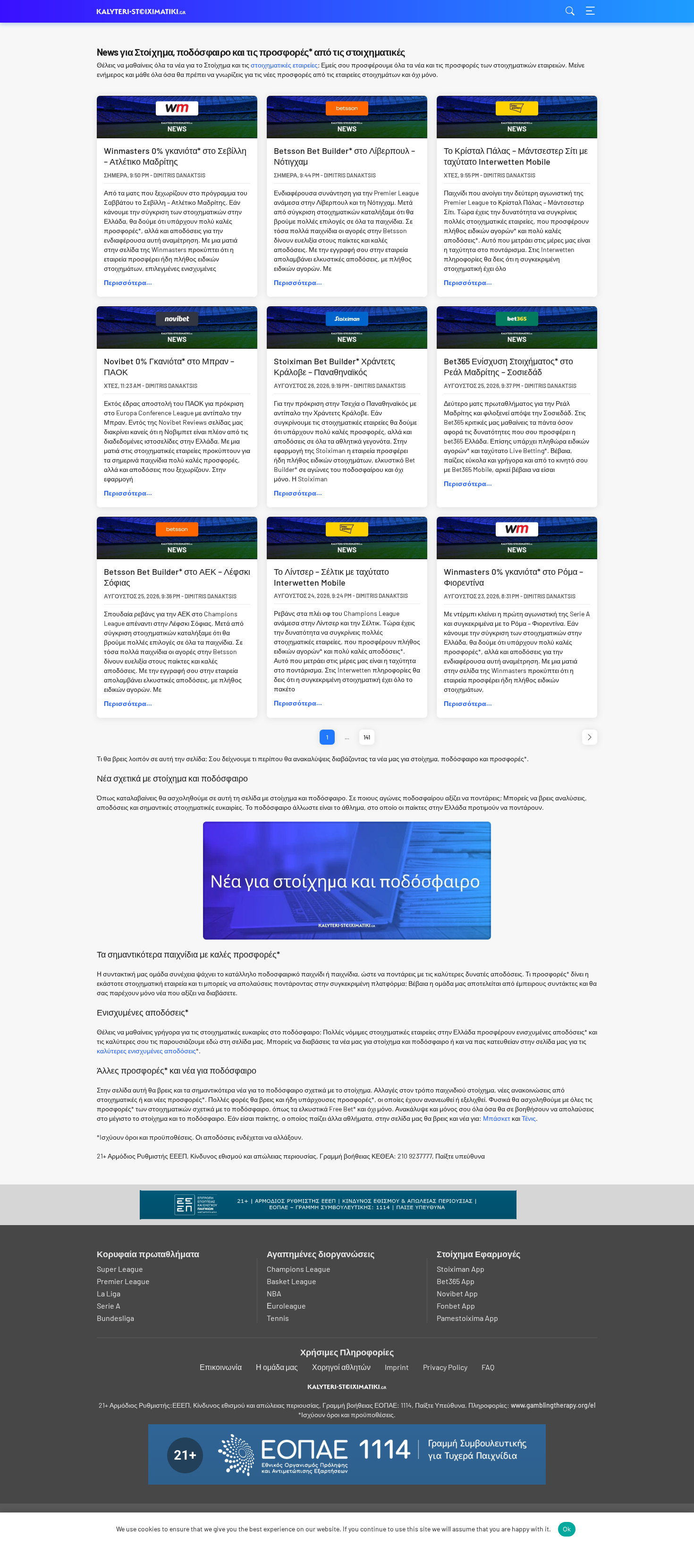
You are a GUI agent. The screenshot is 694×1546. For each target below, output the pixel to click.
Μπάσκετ (496, 1118)
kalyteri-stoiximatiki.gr (144, 12)
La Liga (108, 1293)
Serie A (108, 1305)
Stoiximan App (460, 1268)
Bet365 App (455, 1281)
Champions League (298, 1268)
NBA (274, 1293)
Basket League (291, 1281)
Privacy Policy (445, 1366)
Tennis (278, 1317)
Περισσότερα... (128, 282)
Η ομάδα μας (277, 1366)
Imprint (397, 1366)
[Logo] (347, 1386)
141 (367, 737)
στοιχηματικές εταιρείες (284, 65)
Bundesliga (115, 1317)
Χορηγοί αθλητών (341, 1366)
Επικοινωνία (221, 1366)
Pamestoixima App (467, 1317)
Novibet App (457, 1293)
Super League (120, 1268)
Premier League (123, 1281)
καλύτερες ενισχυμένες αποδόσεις (146, 1051)
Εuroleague (286, 1305)
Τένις (529, 1118)
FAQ (488, 1366)
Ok (567, 1529)
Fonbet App (456, 1305)
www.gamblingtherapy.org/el (553, 1405)
